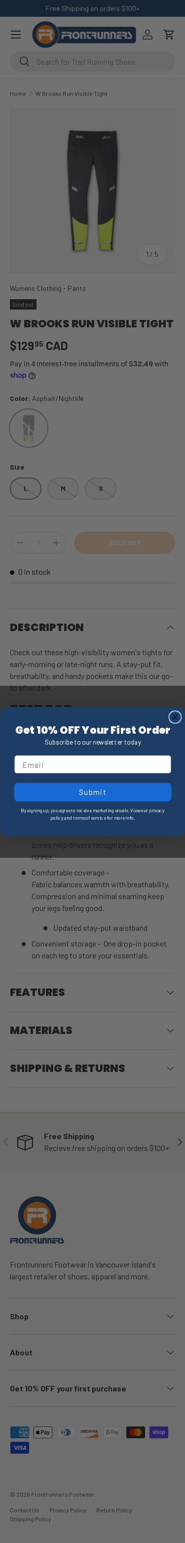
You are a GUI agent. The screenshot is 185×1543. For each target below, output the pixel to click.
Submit (92, 791)
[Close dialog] (175, 717)
